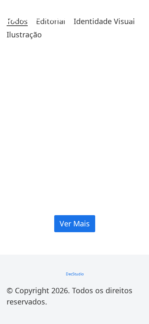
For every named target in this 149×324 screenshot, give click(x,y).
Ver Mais (75, 223)
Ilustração (24, 34)
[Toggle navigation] (135, 16)
